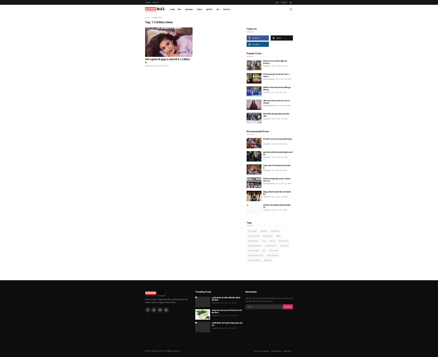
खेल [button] (217, 9)
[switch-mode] (291, 2)
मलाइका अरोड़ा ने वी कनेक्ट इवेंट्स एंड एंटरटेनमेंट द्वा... (276, 167)
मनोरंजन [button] (199, 9)
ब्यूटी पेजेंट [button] (209, 9)
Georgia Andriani (254, 260)
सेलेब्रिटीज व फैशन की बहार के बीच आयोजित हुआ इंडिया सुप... (277, 89)
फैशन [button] (179, 9)
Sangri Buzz (149, 66)
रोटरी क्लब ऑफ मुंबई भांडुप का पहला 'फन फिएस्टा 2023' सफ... (277, 180)
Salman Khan (267, 236)
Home (172, 9)
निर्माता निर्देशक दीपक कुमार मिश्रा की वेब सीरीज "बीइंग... (276, 115)
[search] (291, 9)
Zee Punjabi (252, 231)
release (272, 241)
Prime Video (275, 231)
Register (284, 2)
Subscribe (287, 307)
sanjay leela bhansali (255, 255)
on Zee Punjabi (253, 250)
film (264, 250)
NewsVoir (287, 351)
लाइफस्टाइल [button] (188, 9)
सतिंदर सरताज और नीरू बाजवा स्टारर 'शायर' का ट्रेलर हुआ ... (276, 102)
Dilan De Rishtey (272, 255)
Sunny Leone (273, 250)
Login (277, 2)
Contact (147, 2)
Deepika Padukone (254, 246)
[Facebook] (147, 310)
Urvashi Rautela (253, 236)
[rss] (166, 310)
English (226, 9)
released (263, 231)
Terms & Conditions (261, 351)
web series (267, 260)
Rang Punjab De (270, 246)
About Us (156, 2)
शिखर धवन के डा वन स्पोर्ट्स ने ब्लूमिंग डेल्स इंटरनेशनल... (275, 62)
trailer (278, 236)
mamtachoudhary (269, 79)
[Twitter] (153, 310)
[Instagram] (160, 310)
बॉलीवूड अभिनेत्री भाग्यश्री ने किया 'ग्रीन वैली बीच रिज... (277, 193)
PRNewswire (276, 351)
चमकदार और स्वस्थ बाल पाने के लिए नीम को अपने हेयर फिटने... (227, 311)
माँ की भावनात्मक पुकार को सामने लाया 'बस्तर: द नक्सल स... (276, 75)
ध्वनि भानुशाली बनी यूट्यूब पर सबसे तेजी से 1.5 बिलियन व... (167, 61)
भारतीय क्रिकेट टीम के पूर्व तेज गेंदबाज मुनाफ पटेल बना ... (227, 324)
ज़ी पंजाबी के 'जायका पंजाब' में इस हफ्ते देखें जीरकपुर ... (277, 140)
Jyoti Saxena (283, 241)
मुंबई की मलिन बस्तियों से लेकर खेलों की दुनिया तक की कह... (277, 153)
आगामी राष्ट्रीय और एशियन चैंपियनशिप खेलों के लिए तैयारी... (226, 299)
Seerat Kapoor (253, 241)
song (264, 241)
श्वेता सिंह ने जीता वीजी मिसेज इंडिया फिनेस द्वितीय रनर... (277, 206)
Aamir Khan (284, 246)
